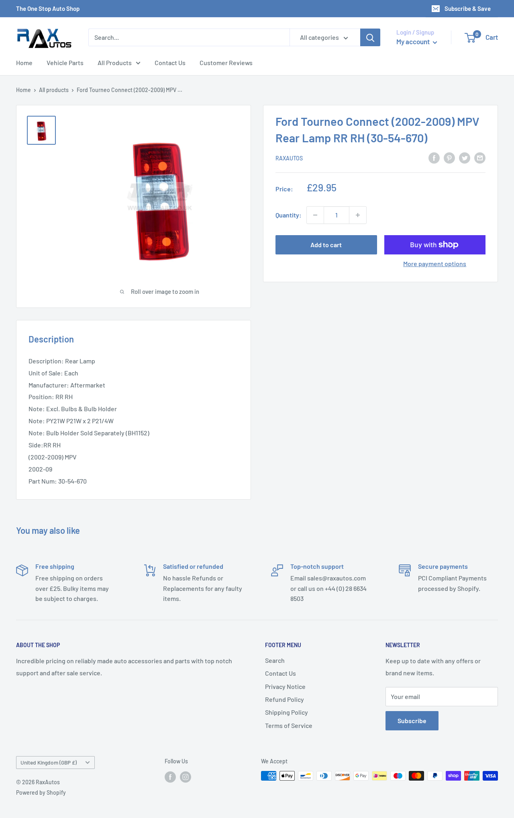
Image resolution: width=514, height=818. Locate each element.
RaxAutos (289, 158)
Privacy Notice (285, 686)
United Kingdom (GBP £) (48, 762)
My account (413, 41)
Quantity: (288, 215)
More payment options (434, 263)
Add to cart (326, 244)
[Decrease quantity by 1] (315, 215)
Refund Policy (284, 699)
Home (24, 62)
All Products (115, 62)
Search (275, 660)
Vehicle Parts (65, 62)
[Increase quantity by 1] (357, 215)
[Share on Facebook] (434, 157)
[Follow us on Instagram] (185, 776)
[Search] (370, 37)
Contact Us (170, 62)
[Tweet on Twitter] (464, 157)
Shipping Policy (286, 712)
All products (54, 89)
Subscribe (412, 720)
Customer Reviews (226, 62)
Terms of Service (288, 725)
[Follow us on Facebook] (170, 776)
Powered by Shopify (41, 792)
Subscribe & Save (468, 8)
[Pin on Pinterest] (449, 157)
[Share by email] (479, 157)
